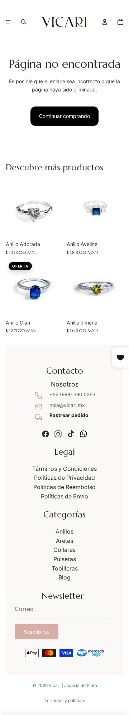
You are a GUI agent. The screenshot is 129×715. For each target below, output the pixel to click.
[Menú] (8, 22)
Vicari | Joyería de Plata (73, 685)
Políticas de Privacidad (64, 477)
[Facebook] (45, 434)
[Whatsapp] (83, 434)
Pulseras (64, 559)
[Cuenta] (105, 22)
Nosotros (64, 384)
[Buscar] (24, 22)
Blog (64, 577)
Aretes (64, 540)
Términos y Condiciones (64, 468)
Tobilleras (65, 568)
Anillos (64, 531)
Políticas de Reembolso (64, 487)
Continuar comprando (64, 116)
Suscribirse (36, 632)
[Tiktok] (71, 434)
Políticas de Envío (64, 496)
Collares (64, 549)
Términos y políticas (64, 700)
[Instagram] (58, 434)
